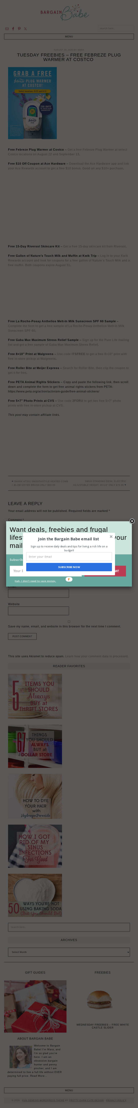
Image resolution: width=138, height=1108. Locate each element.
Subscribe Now (69, 567)
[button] (69, 539)
